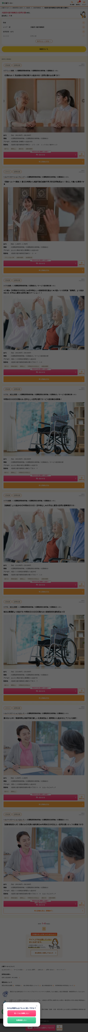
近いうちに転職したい (21, 1013)
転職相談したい (21, 1020)
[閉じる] (37, 1006)
